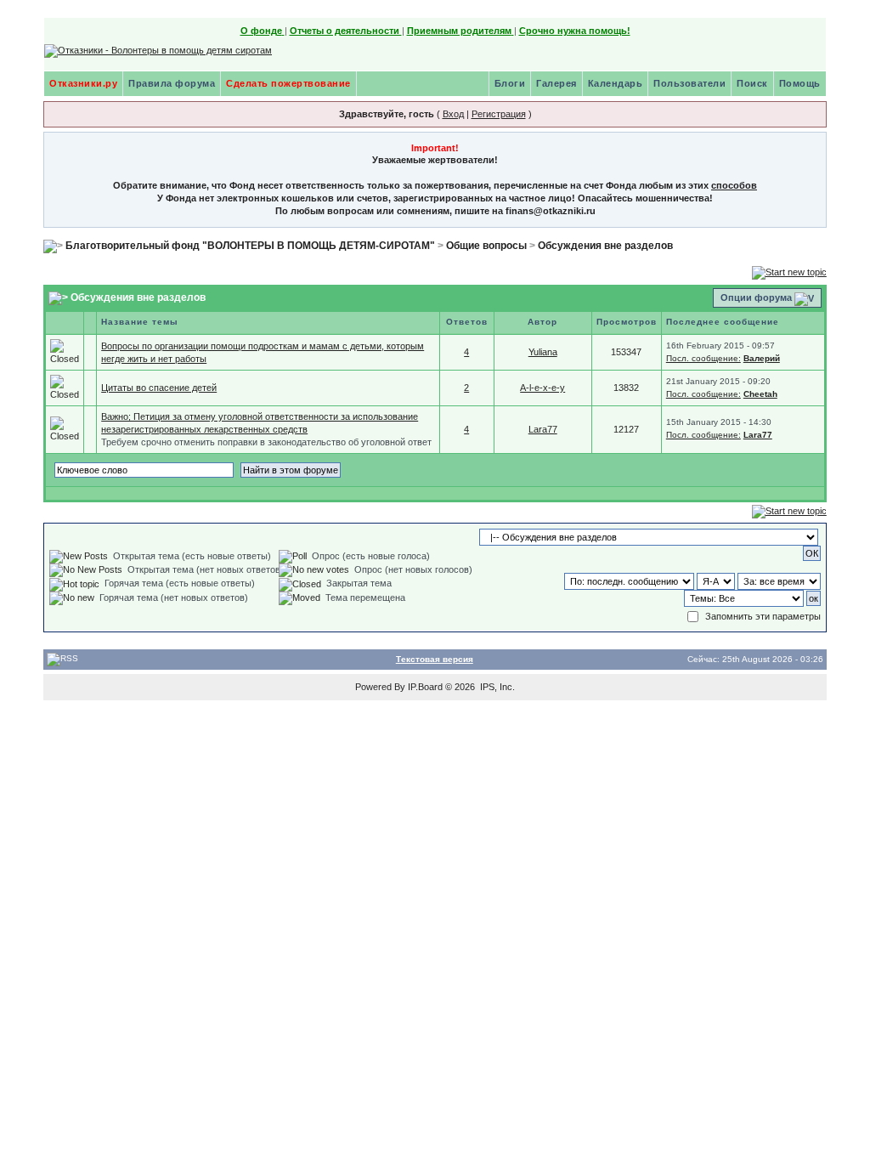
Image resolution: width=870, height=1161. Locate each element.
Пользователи (689, 83)
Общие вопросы (486, 246)
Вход (453, 114)
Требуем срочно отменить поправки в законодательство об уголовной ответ (266, 442)
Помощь (800, 83)
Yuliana (542, 352)
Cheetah (760, 394)
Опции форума (756, 297)
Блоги (510, 83)
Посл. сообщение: (703, 358)
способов (734, 185)
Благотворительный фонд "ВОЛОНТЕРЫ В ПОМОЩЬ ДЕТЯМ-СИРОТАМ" (250, 246)
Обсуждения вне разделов (605, 246)
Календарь (615, 83)
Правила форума (171, 83)
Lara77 (542, 429)
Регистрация (499, 114)
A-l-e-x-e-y (542, 387)
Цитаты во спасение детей (159, 387)
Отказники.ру (83, 83)
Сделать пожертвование (288, 83)
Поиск (752, 83)
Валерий (761, 358)
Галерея (556, 83)
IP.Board (425, 687)
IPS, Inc (496, 687)
